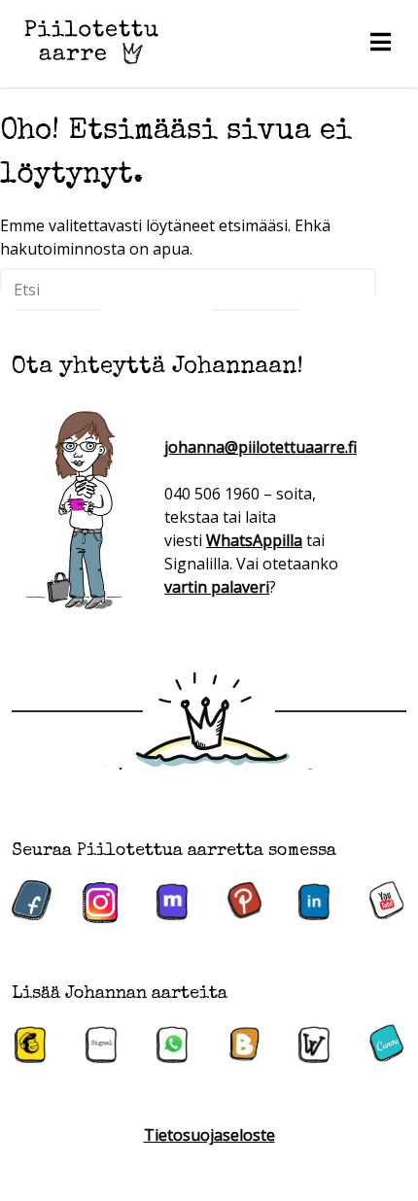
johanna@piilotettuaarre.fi (260, 447)
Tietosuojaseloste (209, 1135)
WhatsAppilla (254, 540)
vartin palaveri (216, 587)
